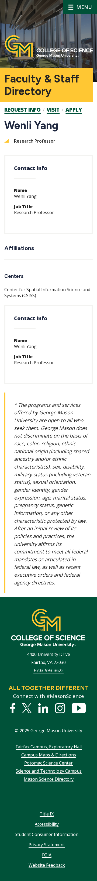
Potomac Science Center (48, 763)
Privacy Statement (47, 845)
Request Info (22, 109)
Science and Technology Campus (49, 771)
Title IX (47, 814)
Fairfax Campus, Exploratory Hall (49, 747)
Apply (73, 109)
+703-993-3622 (48, 670)
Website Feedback (47, 865)
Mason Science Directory (49, 779)
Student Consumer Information (46, 834)
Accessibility (47, 824)
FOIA (46, 855)
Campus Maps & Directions (48, 755)
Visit (53, 109)
